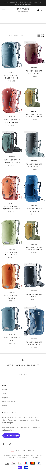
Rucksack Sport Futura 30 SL (34, 165)
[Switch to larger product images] (39, 35)
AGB (4, 394)
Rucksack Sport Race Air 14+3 (12, 77)
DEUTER (12, 72)
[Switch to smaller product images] (43, 35)
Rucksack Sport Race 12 (12, 297)
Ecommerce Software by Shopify (23, 458)
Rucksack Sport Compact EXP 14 (34, 115)
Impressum (6, 397)
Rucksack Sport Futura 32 (34, 210)
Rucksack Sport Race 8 (34, 295)
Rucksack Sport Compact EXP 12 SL (12, 161)
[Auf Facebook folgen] (3, 443)
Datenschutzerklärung (10, 401)
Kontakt (5, 405)
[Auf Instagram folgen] (9, 443)
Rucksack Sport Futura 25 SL (34, 72)
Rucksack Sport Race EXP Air (12, 121)
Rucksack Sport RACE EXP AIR (34, 343)
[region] (23, 364)
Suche (4, 390)
